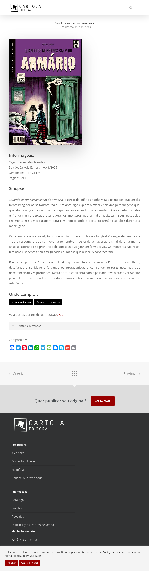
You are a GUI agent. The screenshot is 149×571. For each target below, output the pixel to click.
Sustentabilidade (23, 461)
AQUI (60, 315)
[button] (138, 7)
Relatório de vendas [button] (29, 326)
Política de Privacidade (27, 555)
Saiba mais (103, 400)
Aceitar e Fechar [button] (29, 562)
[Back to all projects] (74, 372)
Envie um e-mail (27, 539)
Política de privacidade (27, 478)
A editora (18, 453)
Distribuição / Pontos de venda (33, 525)
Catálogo (18, 500)
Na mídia (18, 470)
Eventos (17, 508)
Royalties (18, 516)
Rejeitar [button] (12, 562)
